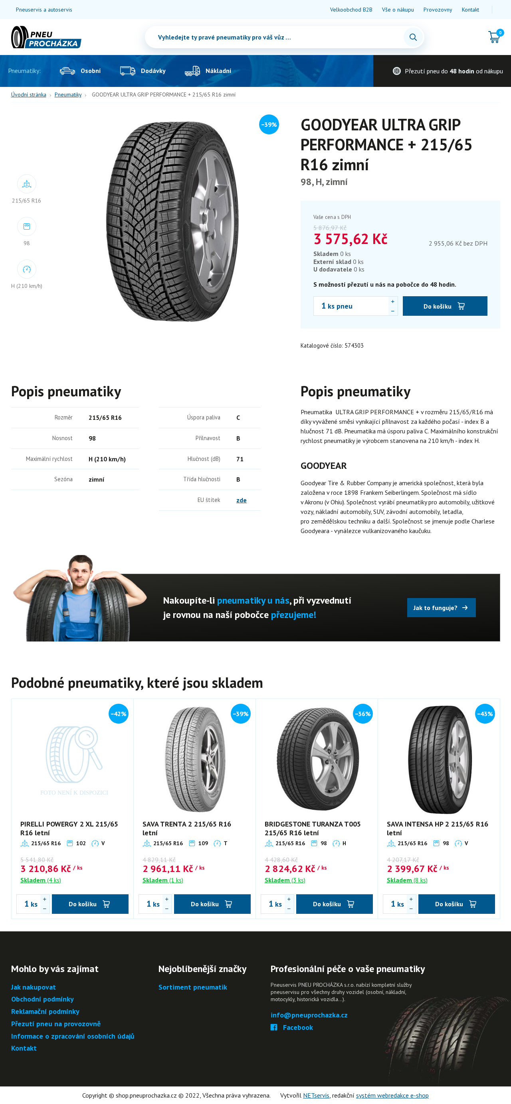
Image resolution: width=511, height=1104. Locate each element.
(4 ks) (40, 880)
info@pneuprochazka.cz (309, 1015)
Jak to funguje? (436, 608)
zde (241, 500)
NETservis (316, 1095)
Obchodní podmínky (42, 999)
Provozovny (438, 9)
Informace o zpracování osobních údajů (73, 1036)
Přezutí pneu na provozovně (56, 1024)
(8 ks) (407, 880)
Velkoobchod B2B (351, 9)
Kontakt (470, 9)
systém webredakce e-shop (392, 1095)
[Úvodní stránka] (46, 37)
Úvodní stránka (28, 94)
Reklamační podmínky (45, 1012)
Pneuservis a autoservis (44, 9)
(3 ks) (285, 880)
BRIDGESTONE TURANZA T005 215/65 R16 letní (313, 828)
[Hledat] (413, 37)
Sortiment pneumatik (192, 987)
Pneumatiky (68, 94)
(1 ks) (163, 880)
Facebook (298, 1027)
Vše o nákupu (398, 9)
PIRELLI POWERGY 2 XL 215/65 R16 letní (69, 828)
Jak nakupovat (33, 987)
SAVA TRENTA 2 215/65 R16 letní (187, 828)
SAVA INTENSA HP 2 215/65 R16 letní (437, 828)
